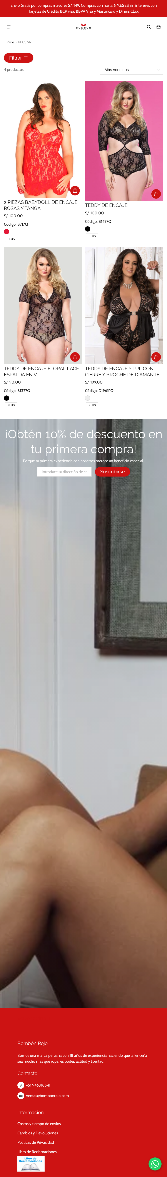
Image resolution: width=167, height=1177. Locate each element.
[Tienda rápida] (75, 190)
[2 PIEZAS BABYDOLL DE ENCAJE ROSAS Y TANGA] (43, 139)
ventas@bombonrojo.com (47, 1095)
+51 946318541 (38, 1085)
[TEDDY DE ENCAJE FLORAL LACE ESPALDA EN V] (43, 305)
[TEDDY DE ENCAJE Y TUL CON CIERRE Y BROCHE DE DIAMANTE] (124, 305)
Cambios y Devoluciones (37, 1133)
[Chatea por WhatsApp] (155, 1163)
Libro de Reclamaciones (37, 1151)
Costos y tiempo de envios (39, 1123)
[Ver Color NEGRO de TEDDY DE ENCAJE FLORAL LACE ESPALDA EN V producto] (6, 398)
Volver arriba (31, 1018)
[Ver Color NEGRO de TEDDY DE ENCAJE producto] (87, 229)
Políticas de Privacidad (35, 1142)
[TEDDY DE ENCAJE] (124, 141)
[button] (149, 27)
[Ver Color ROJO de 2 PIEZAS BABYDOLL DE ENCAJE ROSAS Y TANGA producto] (6, 231)
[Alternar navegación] (8, 27)
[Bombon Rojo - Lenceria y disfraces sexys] (83, 27)
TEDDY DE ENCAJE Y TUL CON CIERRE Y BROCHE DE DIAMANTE (122, 371)
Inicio (10, 42)
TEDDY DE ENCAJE (106, 205)
